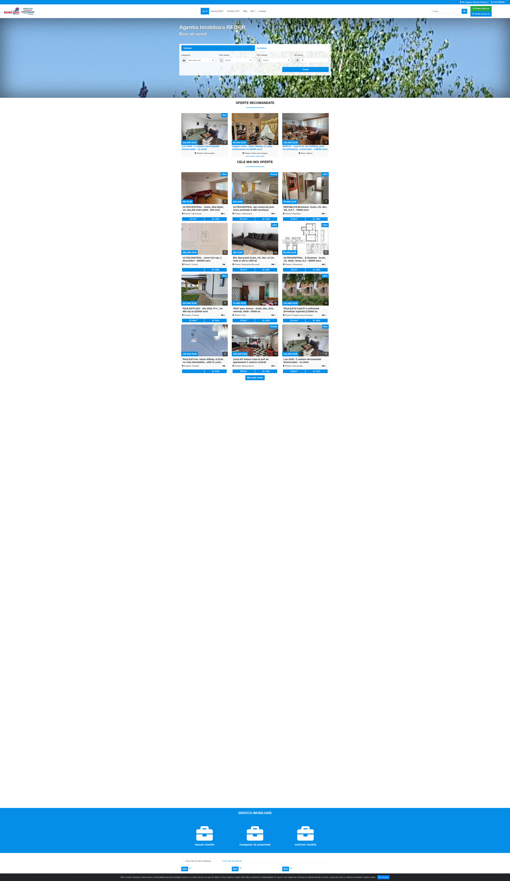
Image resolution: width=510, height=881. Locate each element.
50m (244, 269)
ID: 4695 (215, 219)
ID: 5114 (316, 371)
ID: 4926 (215, 270)
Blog (245, 11)
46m (295, 219)
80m (244, 371)
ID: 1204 (266, 219)
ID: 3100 (266, 371)
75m (194, 219)
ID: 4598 (316, 320)
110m (244, 219)
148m (194, 320)
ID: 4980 (316, 219)
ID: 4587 (266, 270)
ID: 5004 (215, 320)
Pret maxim (262, 55)
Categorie (185, 55)
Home (205, 11)
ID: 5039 (215, 371)
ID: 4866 (316, 270)
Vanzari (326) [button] (216, 11)
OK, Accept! (383, 877)
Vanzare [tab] (188, 48)
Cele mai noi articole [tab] (232, 861)
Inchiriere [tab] (262, 48)
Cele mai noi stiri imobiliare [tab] (198, 861)
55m (295, 371)
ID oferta (299, 55)
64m (295, 269)
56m (244, 320)
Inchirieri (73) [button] (232, 11)
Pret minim (224, 55)
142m (295, 320)
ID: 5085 (266, 320)
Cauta (306, 69)
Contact (262, 11)
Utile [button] (252, 11)
